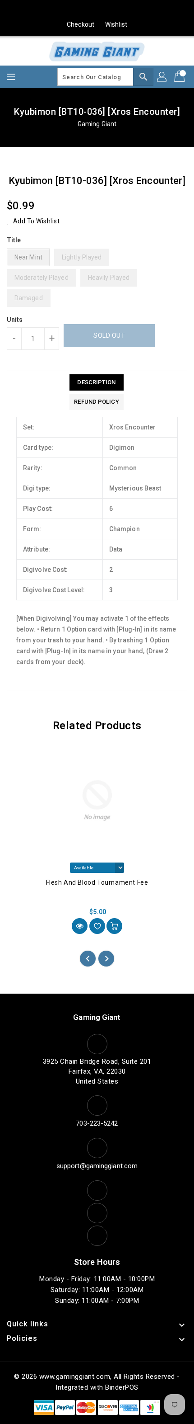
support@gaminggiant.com (97, 1166)
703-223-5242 (97, 1123)
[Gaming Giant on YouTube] (131, 10)
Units (15, 319)
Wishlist (116, 24)
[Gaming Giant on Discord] (148, 10)
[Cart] (180, 77)
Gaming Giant (97, 123)
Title (14, 240)
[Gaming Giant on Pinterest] (80, 10)
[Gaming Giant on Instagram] (97, 10)
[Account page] (162, 77)
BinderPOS (122, 1387)
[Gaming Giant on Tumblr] (114, 10)
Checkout (80, 24)
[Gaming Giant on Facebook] (45, 10)
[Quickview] (80, 926)
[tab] (96, 382)
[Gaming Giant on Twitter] (62, 10)
